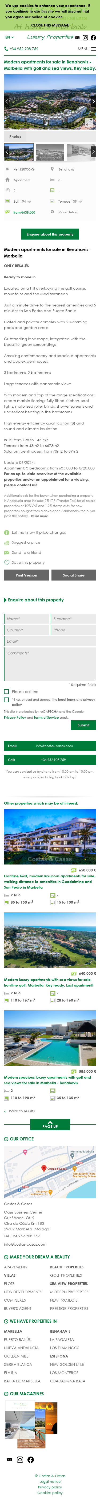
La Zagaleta (62, 1339)
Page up (50, 1126)
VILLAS (9, 1275)
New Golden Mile (67, 1364)
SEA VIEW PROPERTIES (69, 1283)
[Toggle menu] (80, 49)
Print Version (26, 575)
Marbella (13, 1331)
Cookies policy (50, 1493)
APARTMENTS (15, 1266)
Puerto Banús (17, 1339)
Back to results (21, 1110)
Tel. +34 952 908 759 (22, 1235)
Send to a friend (26, 552)
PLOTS (9, 1283)
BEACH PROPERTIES (66, 1267)
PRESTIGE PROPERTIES (69, 1308)
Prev (6, 101)
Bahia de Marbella (22, 1380)
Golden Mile (16, 1356)
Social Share (74, 575)
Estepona (59, 1356)
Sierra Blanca (18, 1364)
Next (93, 101)
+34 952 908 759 (24, 48)
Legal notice (50, 1481)
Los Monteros (64, 1372)
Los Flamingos (64, 1347)
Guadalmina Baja (67, 1380)
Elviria (10, 1372)
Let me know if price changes (39, 532)
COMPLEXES (15, 1300)
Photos (15, 136)
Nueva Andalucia (21, 1347)
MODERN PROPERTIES (69, 1291)
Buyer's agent (17, 1308)
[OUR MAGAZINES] (50, 1425)
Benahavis (60, 1331)
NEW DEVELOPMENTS (23, 1291)
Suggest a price (26, 542)
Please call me (25, 691)
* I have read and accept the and (53, 702)
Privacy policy (50, 1487)
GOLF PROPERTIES (66, 1275)
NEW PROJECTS (64, 1300)
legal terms (66, 699)
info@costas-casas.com (25, 1244)
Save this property (28, 562)
